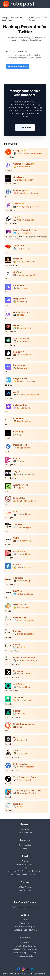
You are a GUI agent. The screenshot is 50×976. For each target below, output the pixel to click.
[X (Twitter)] (27, 969)
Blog (25, 848)
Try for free (25, 127)
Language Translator (25, 956)
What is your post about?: (16, 51)
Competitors (25, 923)
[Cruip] (19, 4)
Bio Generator (25, 942)
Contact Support (25, 832)
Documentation (25, 845)
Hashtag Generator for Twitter (38, 18)
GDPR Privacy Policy (25, 864)
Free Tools (25, 937)
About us (25, 829)
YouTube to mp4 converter (25, 952)
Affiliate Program (25, 887)
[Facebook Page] (18, 969)
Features (25, 920)
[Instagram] (23, 969)
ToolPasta (16, 907)
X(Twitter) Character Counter (25, 949)
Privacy (25, 861)
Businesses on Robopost (25, 926)
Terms (24, 868)
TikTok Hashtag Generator (25, 946)
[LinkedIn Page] (32, 969)
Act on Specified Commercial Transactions (25, 871)
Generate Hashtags (17, 66)
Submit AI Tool (25, 890)
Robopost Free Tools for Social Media (12, 18)
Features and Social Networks (25, 930)
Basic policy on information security (25, 874)
